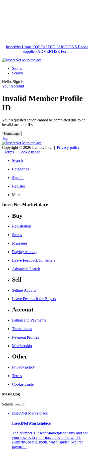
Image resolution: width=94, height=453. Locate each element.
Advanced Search (26, 269)
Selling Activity (24, 290)
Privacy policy (68, 147)
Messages (19, 243)
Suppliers (30, 51)
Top (5, 138)
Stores (17, 68)
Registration (21, 226)
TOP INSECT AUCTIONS (54, 47)
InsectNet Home (19, 47)
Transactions (22, 329)
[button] (52, 430)
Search (17, 73)
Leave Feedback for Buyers (34, 299)
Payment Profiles (25, 337)
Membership (22, 346)
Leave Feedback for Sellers (33, 260)
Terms (9, 152)
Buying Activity (24, 252)
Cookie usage (29, 152)
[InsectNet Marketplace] (22, 60)
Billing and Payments (29, 320)
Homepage (12, 133)
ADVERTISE (48, 51)
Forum (65, 51)
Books (82, 47)
